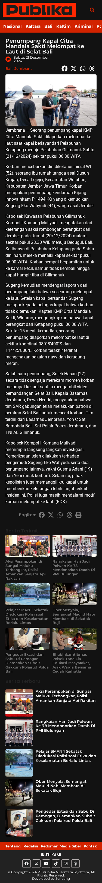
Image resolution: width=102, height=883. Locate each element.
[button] (92, 9)
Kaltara (33, 26)
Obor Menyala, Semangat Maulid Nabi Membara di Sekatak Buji (73, 616)
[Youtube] (46, 863)
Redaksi (30, 846)
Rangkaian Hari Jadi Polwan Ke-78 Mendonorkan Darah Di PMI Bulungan (73, 567)
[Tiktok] (56, 863)
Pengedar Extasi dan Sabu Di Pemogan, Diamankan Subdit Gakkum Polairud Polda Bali (27, 662)
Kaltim (63, 26)
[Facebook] (26, 863)
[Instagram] (65, 863)
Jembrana (23, 68)
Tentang (13, 846)
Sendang (62, 878)
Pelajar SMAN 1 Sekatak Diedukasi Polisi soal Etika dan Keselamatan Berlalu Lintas (26, 616)
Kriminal (84, 26)
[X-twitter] (36, 863)
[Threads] (75, 863)
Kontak (90, 846)
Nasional (12, 26)
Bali (48, 26)
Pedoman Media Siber (61, 846)
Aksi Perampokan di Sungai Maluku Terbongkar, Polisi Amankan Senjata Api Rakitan (25, 569)
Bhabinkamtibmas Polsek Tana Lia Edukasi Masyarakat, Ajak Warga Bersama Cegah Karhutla (71, 662)
